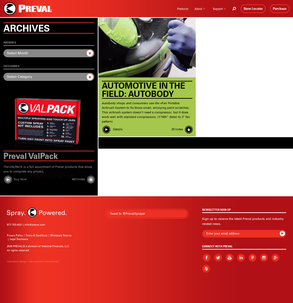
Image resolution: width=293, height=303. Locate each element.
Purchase (280, 8)
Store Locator (253, 8)
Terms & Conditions (36, 235)
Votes (78, 179)
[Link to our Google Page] (275, 257)
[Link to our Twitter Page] (218, 257)
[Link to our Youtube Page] (230, 258)
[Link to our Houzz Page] (206, 269)
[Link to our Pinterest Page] (252, 258)
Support (218, 9)
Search (234, 9)
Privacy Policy (15, 235)
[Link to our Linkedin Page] (241, 257)
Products (182, 9)
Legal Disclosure (19, 239)
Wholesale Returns (60, 235)
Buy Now (20, 179)
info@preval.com (34, 224)
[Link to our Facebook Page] (207, 258)
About (198, 9)
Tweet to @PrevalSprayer (127, 213)
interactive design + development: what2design (33, 261)
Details (117, 129)
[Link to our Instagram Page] (264, 257)
